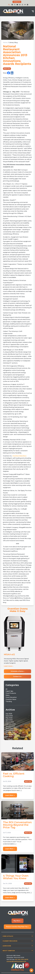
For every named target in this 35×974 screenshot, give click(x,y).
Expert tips (7, 68)
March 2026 (10, 722)
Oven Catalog (8, 936)
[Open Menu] (33, 11)
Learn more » (8, 666)
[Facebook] (8, 73)
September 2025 (11, 734)
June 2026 (9, 716)
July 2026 (9, 714)
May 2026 (9, 718)
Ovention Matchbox (19, 456)
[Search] (9, 4)
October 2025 (10, 732)
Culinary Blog (13, 42)
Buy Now (17, 921)
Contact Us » (17, 676)
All (6, 689)
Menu (8, 695)
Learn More (10, 795)
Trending (9, 701)
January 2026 (10, 726)
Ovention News (11, 699)
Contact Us (17, 1)
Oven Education (11, 697)
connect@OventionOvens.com (16, 961)
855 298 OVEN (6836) (22, 959)
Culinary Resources (10, 941)
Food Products (11, 693)
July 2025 (9, 736)
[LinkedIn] (12, 73)
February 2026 (11, 724)
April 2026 (9, 720)
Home (5, 42)
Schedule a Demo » (17, 671)
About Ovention (9, 950)
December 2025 (11, 728)
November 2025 (11, 730)
